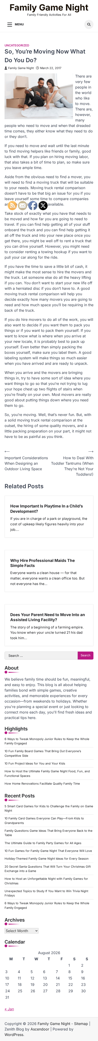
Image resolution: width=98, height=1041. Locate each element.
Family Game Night (49, 7)
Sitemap (81, 1023)
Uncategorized (17, 45)
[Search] (88, 24)
